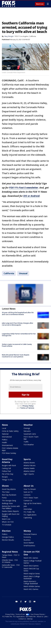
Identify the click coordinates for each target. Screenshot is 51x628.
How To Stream (30, 489)
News (5, 424)
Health (4, 442)
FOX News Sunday (9, 453)
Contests (27, 495)
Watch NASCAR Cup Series (31, 569)
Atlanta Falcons (29, 465)
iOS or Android (31, 195)
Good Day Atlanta (7, 460)
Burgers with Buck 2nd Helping (10, 515)
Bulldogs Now (7, 503)
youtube (16, 601)
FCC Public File (29, 512)
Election (6, 530)
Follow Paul (6, 471)
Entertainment (7, 445)
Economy (27, 537)
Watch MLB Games (31, 566)
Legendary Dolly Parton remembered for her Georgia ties (19, 335)
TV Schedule (6, 525)
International (7, 437)
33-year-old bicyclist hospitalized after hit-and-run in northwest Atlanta (18, 313)
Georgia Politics (8, 537)
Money (27, 530)
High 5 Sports (29, 474)
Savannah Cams (30, 434)
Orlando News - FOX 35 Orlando (10, 561)
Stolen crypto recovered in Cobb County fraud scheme (17, 345)
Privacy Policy (28, 406)
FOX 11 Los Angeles (21, 36)
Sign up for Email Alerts (32, 503)
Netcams (27, 431)
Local (4, 428)
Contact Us (28, 500)
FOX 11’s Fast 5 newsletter (23, 187)
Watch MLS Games (31, 589)
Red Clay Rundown (9, 495)
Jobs (25, 506)
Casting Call (6, 468)
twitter (25, 601)
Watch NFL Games (31, 558)
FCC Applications (30, 515)
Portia (4, 498)
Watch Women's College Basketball (31, 582)
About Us (28, 485)
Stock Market (29, 543)
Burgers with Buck (9, 465)
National (5, 434)
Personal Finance (30, 534)
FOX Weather (29, 444)
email (34, 601)
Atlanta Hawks (29, 468)
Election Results (8, 540)
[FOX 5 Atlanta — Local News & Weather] (9, 4)
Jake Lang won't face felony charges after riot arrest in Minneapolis (17, 324)
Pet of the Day (7, 474)
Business (27, 540)
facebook (21, 601)
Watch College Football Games (32, 562)
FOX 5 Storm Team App (31, 438)
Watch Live (40, 4)
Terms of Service (27, 408)
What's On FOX (8, 522)
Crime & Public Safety (10, 431)
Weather (28, 424)
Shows (5, 485)
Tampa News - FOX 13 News (10, 556)
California (32, 36)
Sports (27, 459)
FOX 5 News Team (31, 498)
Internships (28, 509)
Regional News (10, 551)
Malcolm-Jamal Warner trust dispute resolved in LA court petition (15, 356)
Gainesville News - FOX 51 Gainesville (11, 566)
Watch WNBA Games (32, 586)
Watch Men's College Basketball (32, 577)
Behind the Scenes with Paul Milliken (11, 507)
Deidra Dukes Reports (10, 511)
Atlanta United (29, 471)
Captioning (28, 517)
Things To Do (7, 480)
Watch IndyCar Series (32, 573)
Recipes (5, 477)
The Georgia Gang (9, 500)
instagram (30, 601)
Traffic (26, 442)
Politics (4, 439)
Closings (27, 428)
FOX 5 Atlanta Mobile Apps (10, 449)
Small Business (29, 545)
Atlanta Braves (29, 462)
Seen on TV (28, 492)
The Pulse (5, 492)
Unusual (23, 273)
